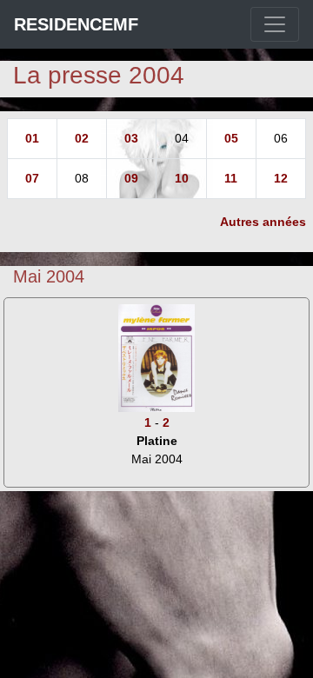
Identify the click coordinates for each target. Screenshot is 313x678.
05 (231, 138)
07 (32, 178)
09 (131, 178)
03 (131, 138)
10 (182, 178)
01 (32, 138)
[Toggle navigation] (274, 24)
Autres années (263, 222)
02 (82, 138)
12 (281, 178)
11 (230, 178)
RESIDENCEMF (76, 24)
